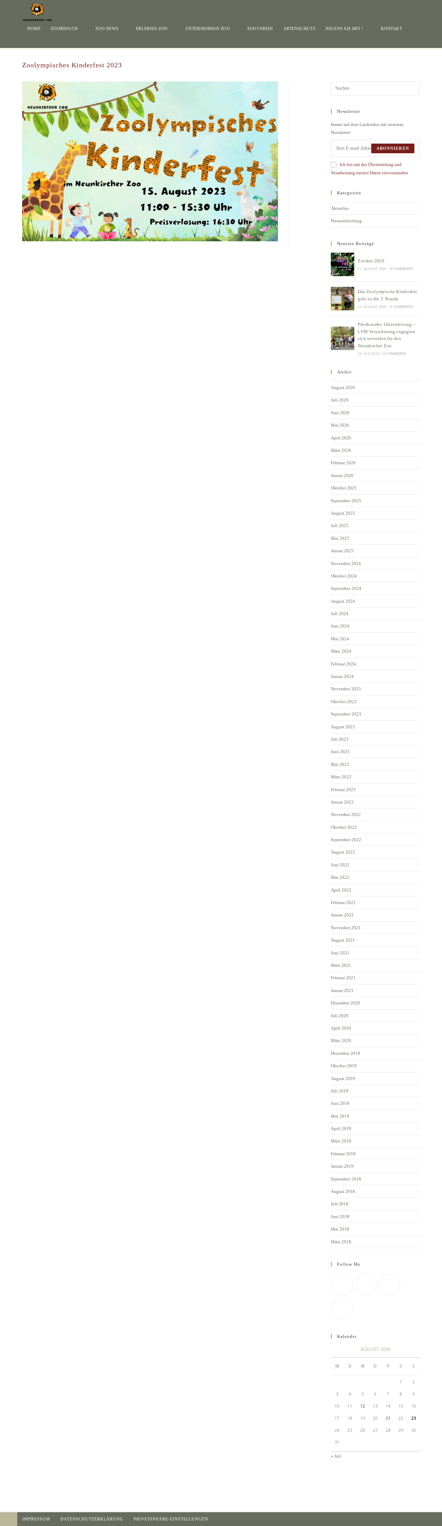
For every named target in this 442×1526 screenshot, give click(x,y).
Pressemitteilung (346, 220)
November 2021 (346, 927)
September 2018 (346, 1179)
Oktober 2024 (344, 576)
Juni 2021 (340, 952)
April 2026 (341, 437)
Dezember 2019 (345, 1053)
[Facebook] (366, 1285)
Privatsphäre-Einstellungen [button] (171, 1519)
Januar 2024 (342, 676)
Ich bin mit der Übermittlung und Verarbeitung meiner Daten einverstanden (369, 168)
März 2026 (341, 450)
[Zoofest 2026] (342, 264)
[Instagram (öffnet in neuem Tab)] (418, 8)
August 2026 (343, 387)
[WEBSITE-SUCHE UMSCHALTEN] (29, 41)
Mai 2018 (340, 1229)
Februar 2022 (343, 902)
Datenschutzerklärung (91, 1519)
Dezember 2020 (345, 1002)
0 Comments (401, 269)
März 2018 (341, 1241)
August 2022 (343, 852)
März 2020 (341, 1040)
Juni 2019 (340, 1103)
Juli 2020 (339, 1015)
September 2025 (346, 500)
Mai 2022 (340, 877)
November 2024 (346, 563)
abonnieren (392, 148)
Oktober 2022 (344, 827)
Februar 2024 (343, 664)
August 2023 (343, 726)
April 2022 (341, 890)
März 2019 (341, 1141)
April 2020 (341, 1028)
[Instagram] (342, 1308)
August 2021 (343, 940)
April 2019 (341, 1128)
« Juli (336, 1456)
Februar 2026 (343, 462)
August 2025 (343, 513)
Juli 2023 (339, 739)
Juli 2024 (339, 613)
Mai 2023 (340, 764)
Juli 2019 (339, 1091)
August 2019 (343, 1078)
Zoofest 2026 (371, 260)
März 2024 (341, 651)
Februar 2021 (343, 977)
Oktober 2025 (344, 487)
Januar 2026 (342, 475)
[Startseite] (418, 62)
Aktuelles (340, 208)
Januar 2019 (342, 1166)
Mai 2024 (340, 638)
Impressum (36, 1519)
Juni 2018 (340, 1216)
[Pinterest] (389, 1285)
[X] (342, 1285)
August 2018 (343, 1191)
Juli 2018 (339, 1203)
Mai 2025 (340, 538)
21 (388, 1418)
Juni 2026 (340, 412)
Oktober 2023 (344, 701)
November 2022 (346, 814)
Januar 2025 (342, 550)
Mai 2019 (340, 1116)
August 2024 (343, 601)
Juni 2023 (340, 751)
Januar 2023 (342, 802)
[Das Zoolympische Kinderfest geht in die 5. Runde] (342, 298)
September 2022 (346, 839)
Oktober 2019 (344, 1065)
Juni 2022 (340, 864)
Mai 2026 (340, 425)
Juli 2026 (339, 399)
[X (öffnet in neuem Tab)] (398, 8)
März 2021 (341, 965)
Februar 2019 (343, 1153)
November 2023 (346, 688)
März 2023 (341, 776)
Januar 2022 (342, 914)
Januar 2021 (342, 990)
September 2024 (346, 588)
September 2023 (346, 714)
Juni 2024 (340, 626)
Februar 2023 (343, 789)
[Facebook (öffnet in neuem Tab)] (408, 8)
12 (362, 1406)
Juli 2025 (339, 525)
